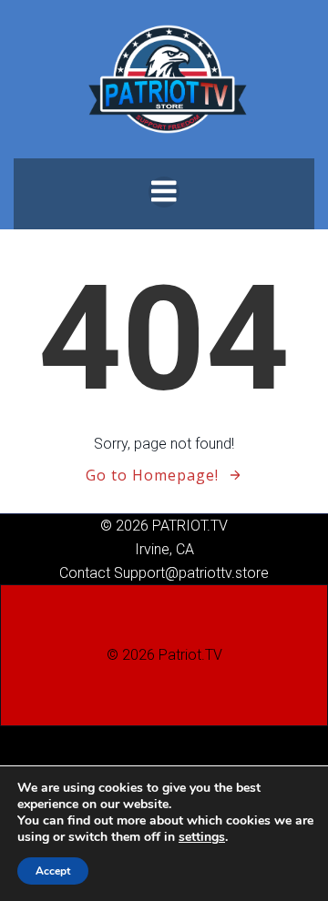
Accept (53, 871)
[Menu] (164, 192)
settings (202, 837)
